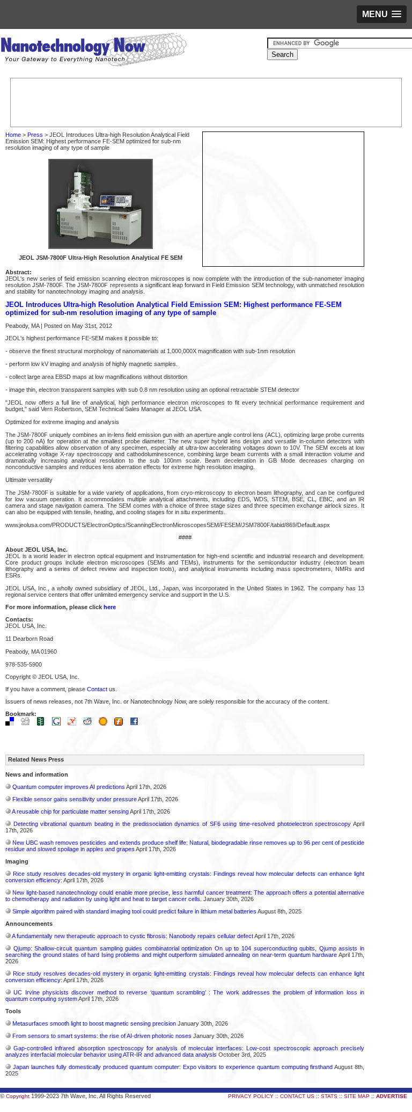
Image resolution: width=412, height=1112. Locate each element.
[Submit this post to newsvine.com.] (43, 723)
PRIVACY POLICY (251, 1096)
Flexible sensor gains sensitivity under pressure (74, 799)
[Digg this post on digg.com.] (28, 723)
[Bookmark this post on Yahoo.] (75, 723)
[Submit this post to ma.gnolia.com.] (106, 723)
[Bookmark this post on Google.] (59, 723)
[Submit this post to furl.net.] (121, 723)
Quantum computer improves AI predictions (68, 787)
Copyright (18, 1096)
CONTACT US (297, 1096)
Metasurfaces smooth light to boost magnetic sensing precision (94, 1023)
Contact (97, 689)
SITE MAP (357, 1096)
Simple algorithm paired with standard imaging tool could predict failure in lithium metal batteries (134, 911)
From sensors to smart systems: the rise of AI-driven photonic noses (102, 1036)
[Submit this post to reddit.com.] (90, 723)
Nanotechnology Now (93, 51)
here (110, 607)
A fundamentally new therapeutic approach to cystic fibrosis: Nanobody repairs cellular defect (132, 936)
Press (35, 134)
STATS (329, 1096)
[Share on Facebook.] (137, 723)
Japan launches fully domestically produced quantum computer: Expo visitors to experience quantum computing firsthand (173, 1067)
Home (13, 134)
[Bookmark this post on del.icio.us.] (12, 723)
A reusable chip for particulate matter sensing (70, 811)
